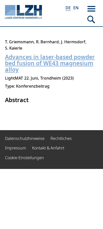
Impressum (15, 148)
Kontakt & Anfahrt (48, 148)
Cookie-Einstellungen (24, 157)
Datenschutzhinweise (24, 138)
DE (68, 8)
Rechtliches (61, 138)
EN (75, 8)
